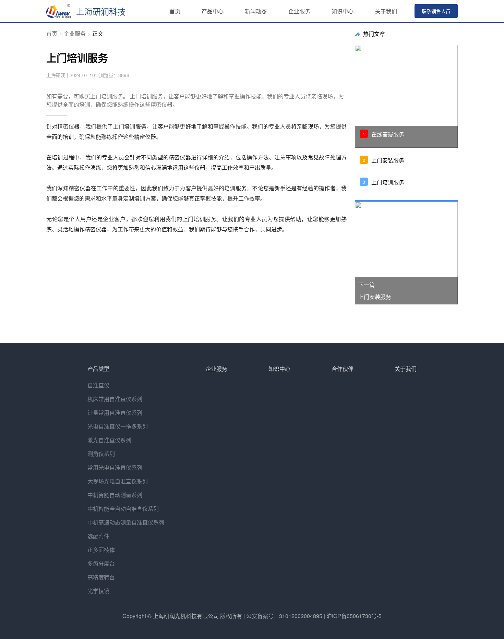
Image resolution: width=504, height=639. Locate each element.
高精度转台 (101, 577)
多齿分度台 (101, 563)
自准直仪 (98, 385)
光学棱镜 (98, 591)
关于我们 (386, 11)
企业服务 (299, 11)
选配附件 (98, 536)
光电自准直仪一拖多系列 (117, 426)
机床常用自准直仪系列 (114, 399)
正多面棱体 (101, 550)
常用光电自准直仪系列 (114, 467)
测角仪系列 (101, 454)
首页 (174, 11)
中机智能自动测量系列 (114, 495)
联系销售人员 (436, 11)
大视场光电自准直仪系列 (117, 481)
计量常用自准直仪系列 (114, 413)
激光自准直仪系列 (109, 440)
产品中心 (213, 11)
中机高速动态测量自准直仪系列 (125, 522)
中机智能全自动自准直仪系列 (123, 509)
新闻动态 (256, 11)
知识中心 (342, 11)
